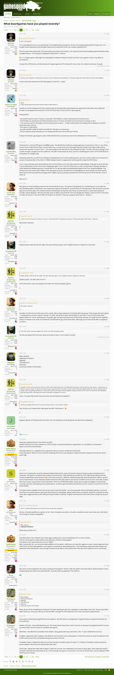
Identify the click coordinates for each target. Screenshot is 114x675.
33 (15, 30)
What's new (17, 14)
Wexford (15, 52)
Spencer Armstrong (11, 222)
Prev (6, 30)
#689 (108, 298)
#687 (108, 241)
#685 (108, 183)
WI (16, 488)
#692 (108, 379)
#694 (108, 439)
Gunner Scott (9, 27)
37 (27, 30)
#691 (108, 353)
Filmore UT (14, 160)
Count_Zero (11, 193)
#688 (108, 268)
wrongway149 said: (26, 38)
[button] (23, 14)
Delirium (11, 43)
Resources (37, 14)
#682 (108, 70)
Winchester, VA (13, 203)
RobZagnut (11, 599)
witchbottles (11, 152)
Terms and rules (89, 670)
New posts (7, 17)
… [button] (12, 30)
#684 (108, 142)
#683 (108, 95)
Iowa (16, 435)
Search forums (15, 17)
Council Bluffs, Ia (12, 373)
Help (105, 670)
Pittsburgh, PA (13, 522)
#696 (108, 501)
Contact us (79, 670)
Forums (8, 14)
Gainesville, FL (13, 233)
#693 (108, 417)
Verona (15, 113)
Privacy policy (99, 670)
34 (18, 30)
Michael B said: (25, 75)
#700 (108, 616)
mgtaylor (10, 363)
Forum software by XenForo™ (57, 673)
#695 (108, 470)
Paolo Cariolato (11, 105)
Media (27, 14)
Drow (11, 575)
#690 (108, 326)
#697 (108, 535)
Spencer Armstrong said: (28, 303)
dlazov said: (24, 100)
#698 (108, 566)
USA (16, 607)
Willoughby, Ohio (12, 261)
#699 (108, 589)
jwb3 (11, 510)
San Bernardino (13, 585)
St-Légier (14, 462)
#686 (108, 211)
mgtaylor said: (25, 522)
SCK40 (11, 480)
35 (21, 30)
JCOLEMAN (11, 426)
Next (37, 30)
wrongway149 (11, 251)
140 (33, 30)
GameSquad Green (11, 670)
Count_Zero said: (26, 216)
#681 (108, 34)
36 (24, 30)
